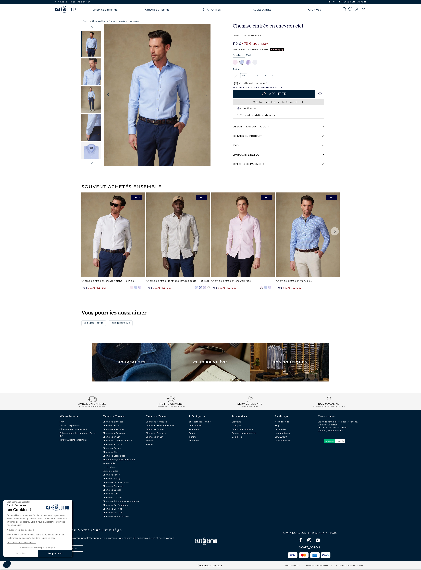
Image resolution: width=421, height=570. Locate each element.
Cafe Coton (65, 9)
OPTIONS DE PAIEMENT (248, 163)
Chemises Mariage (112, 497)
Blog (277, 425)
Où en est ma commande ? (73, 429)
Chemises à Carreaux (114, 433)
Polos (192, 433)
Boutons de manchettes (244, 433)
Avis (235, 145)
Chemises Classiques (114, 456)
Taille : (237, 69)
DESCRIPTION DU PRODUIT (251, 126)
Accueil (86, 21)
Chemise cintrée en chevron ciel (125, 21)
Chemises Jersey (112, 478)
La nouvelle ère (283, 441)
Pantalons (194, 429)
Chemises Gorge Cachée (116, 516)
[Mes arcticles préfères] (350, 9)
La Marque (282, 416)
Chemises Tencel (112, 475)
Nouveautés (131, 362)
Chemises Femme (121, 323)
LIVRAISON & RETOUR (247, 154)
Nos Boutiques (289, 362)
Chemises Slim (110, 452)
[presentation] (55, 2)
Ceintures (237, 437)
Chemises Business (113, 486)
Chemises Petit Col (113, 513)
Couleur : (239, 55)
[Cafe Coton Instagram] (309, 540)
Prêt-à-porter (198, 416)
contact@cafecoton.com (330, 431)
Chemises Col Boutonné (115, 505)
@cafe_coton (309, 547)
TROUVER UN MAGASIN (353, 2)
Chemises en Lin (111, 437)
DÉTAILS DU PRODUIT (247, 135)
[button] (91, 27)
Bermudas (194, 441)
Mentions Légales (292, 565)
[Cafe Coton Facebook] (301, 540)
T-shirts (193, 437)
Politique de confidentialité (317, 565)
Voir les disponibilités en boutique (258, 115)
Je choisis (20, 553)
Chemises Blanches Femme (160, 425)
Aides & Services (69, 416)
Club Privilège (210, 362)
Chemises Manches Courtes (117, 441)
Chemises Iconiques (156, 422)
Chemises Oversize (156, 433)
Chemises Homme (100, 21)
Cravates (236, 422)
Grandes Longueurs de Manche (119, 460)
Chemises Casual (112, 490)
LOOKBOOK (281, 437)
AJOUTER (278, 94)
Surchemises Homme (200, 422)
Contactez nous (326, 416)
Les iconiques (110, 467)
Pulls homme (195, 425)
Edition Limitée (110, 471)
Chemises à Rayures (113, 429)
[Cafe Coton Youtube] (318, 540)
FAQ (62, 422)
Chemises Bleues (112, 425)
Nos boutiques (282, 433)
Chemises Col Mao (112, 509)
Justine (149, 444)
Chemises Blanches (113, 422)
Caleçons (237, 425)
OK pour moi (55, 553)
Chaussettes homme (242, 429)
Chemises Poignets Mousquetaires (121, 501)
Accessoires (239, 416)
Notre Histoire (282, 422)
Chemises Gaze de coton (116, 482)
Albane (149, 441)
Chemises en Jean (112, 444)
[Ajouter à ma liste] (320, 94)
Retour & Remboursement (73, 440)
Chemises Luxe (111, 494)
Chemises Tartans (112, 448)
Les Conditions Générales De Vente (349, 565)
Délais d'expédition (70, 425)
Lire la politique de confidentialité (21, 543)
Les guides (280, 429)
